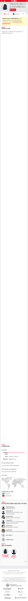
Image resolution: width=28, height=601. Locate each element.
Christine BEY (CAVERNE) (5, 555)
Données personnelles (6, 580)
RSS (16, 579)
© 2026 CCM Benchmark (21, 581)
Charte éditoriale (18, 577)
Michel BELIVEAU (14, 556)
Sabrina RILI (9, 530)
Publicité (24, 577)
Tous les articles (12, 579)
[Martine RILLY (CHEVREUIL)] (5, 6)
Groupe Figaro (12, 581)
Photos (17, 14)
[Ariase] (7, 598)
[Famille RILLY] (3, 539)
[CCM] (20, 589)
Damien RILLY (9, 516)
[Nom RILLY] (3, 535)
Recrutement (20, 579)
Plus (25, 561)
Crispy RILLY (9, 520)
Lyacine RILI (9, 525)
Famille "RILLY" (10, 539)
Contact (6, 579)
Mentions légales (5, 581)
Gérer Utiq (24, 580)
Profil (7, 14)
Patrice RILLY (9, 511)
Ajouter (13, 9)
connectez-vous (6, 22)
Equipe (12, 577)
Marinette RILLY (10, 507)
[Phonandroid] (20, 598)
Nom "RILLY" (9, 535)
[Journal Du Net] (7, 592)
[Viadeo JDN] (20, 595)
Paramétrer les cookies (16, 580)
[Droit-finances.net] (20, 592)
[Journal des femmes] (7, 589)
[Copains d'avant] (7, 595)
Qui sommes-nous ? (6, 577)
